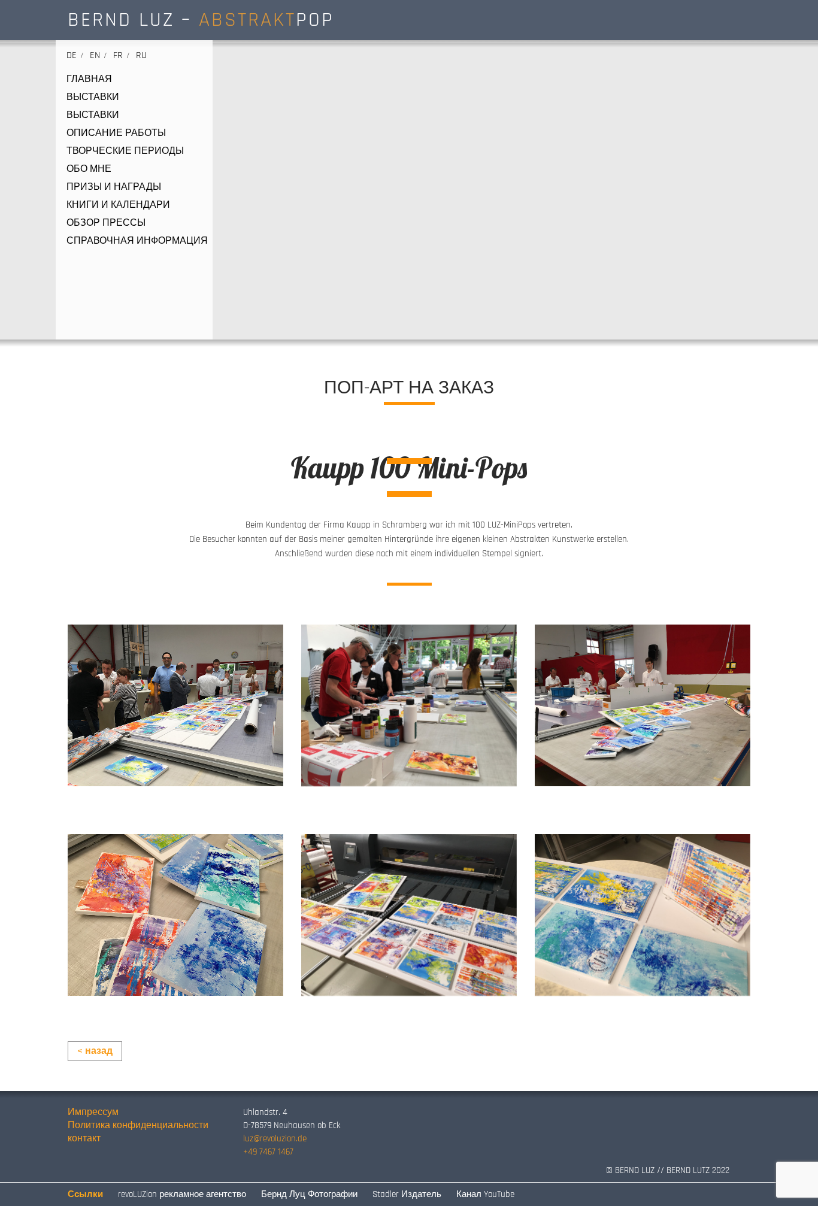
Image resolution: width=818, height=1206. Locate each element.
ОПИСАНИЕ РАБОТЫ (116, 134)
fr (118, 55)
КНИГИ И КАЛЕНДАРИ (118, 205)
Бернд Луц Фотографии (309, 1194)
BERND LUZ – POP (201, 20)
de (71, 55)
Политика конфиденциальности (138, 1125)
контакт (84, 1138)
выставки (92, 98)
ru (141, 55)
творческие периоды (125, 151)
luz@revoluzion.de (275, 1138)
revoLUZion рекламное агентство (182, 1194)
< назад (95, 1051)
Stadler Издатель (406, 1194)
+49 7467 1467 (268, 1151)
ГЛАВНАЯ (89, 80)
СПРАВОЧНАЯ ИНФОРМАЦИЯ (137, 241)
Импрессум (93, 1112)
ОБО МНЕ (88, 169)
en (95, 55)
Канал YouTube (485, 1194)
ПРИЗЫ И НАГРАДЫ (113, 187)
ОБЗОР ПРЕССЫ (106, 223)
